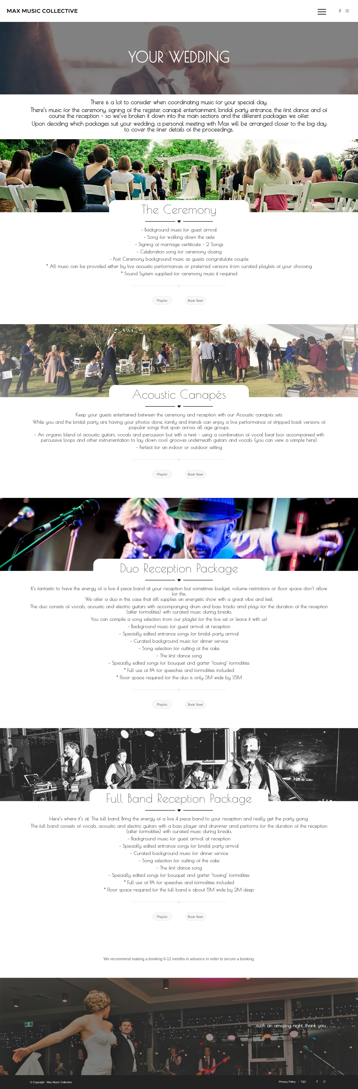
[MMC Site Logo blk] (42, 11)
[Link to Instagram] (347, 10)
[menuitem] (320, 11)
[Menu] (320, 11)
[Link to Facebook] (340, 10)
